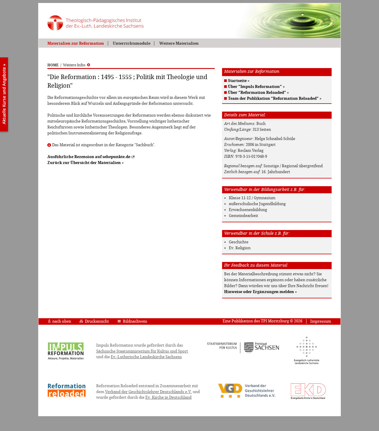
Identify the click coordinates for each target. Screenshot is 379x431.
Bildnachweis (135, 321)
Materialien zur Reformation (75, 43)
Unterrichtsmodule (131, 43)
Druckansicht (97, 321)
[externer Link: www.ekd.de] (308, 399)
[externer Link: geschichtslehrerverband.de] (247, 397)
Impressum (320, 321)
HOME (53, 65)
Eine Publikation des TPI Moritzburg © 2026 (262, 321)
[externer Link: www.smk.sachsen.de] (243, 352)
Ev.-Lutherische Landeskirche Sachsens (146, 357)
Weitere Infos (74, 65)
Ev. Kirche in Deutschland (168, 397)
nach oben (61, 321)
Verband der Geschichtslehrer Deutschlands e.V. (148, 392)
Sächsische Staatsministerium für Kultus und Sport (142, 351)
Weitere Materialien (178, 43)
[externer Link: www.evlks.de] (306, 363)
